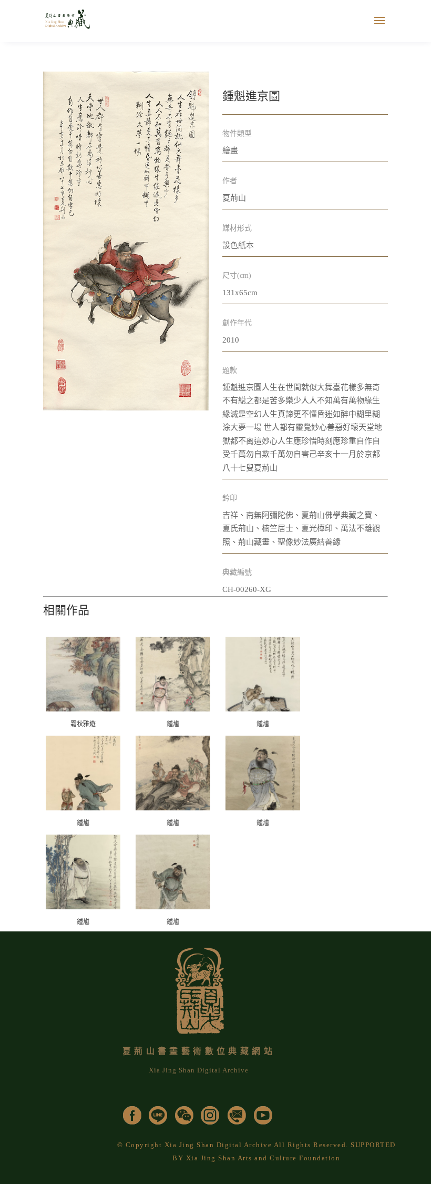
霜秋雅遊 (83, 724)
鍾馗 (173, 724)
